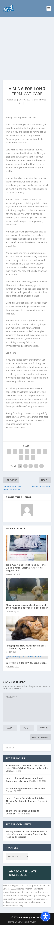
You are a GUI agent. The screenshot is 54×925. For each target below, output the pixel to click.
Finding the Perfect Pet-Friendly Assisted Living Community (27, 833)
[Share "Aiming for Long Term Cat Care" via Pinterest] (33, 451)
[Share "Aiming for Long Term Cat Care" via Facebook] (9, 451)
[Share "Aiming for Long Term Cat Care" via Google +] (21, 451)
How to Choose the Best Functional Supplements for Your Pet (24, 779)
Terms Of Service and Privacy (22, 921)
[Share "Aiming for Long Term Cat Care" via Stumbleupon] (21, 457)
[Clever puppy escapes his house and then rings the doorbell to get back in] (27, 589)
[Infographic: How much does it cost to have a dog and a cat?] (27, 628)
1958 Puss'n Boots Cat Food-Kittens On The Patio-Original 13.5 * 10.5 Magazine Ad (25, 567)
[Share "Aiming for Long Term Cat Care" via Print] (33, 457)
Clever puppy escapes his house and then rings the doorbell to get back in (27, 606)
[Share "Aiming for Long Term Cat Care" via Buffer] (45, 451)
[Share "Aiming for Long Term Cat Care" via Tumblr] (27, 451)
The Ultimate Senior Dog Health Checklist (22, 812)
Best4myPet (40, 99)
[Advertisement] (27, 45)
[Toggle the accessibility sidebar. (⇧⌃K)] (45, 916)
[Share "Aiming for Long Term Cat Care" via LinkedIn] (39, 451)
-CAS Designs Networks (31, 917)
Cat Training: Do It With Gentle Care (26, 662)
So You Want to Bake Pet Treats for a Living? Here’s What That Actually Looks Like (27, 768)
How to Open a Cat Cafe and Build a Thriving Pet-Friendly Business (25, 799)
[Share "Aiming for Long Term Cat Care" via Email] (27, 457)
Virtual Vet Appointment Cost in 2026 (25, 788)
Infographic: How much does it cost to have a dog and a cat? (26, 647)
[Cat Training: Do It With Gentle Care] (27, 657)
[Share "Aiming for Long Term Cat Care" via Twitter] (15, 451)
